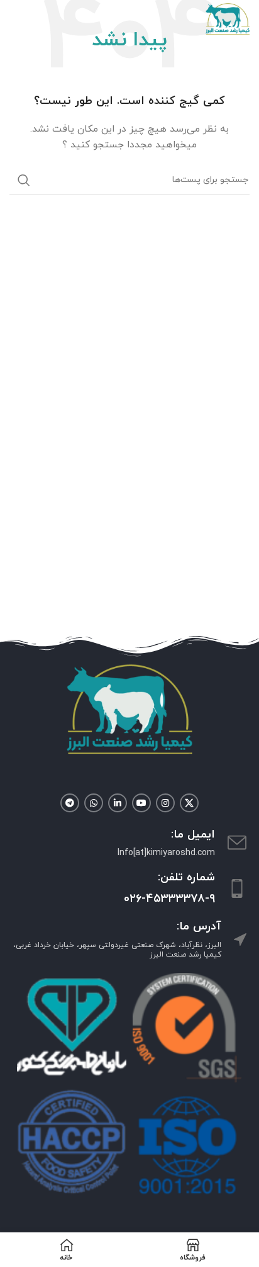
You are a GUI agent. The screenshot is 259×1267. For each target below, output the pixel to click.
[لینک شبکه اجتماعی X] (189, 802)
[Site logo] (228, 18)
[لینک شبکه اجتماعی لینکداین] (117, 802)
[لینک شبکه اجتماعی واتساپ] (93, 802)
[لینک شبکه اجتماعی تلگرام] (69, 802)
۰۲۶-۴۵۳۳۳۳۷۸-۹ (169, 899)
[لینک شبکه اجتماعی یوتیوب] (141, 802)
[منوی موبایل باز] (15, 18)
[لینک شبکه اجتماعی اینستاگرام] (165, 802)
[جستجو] (23, 180)
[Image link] (129, 708)
